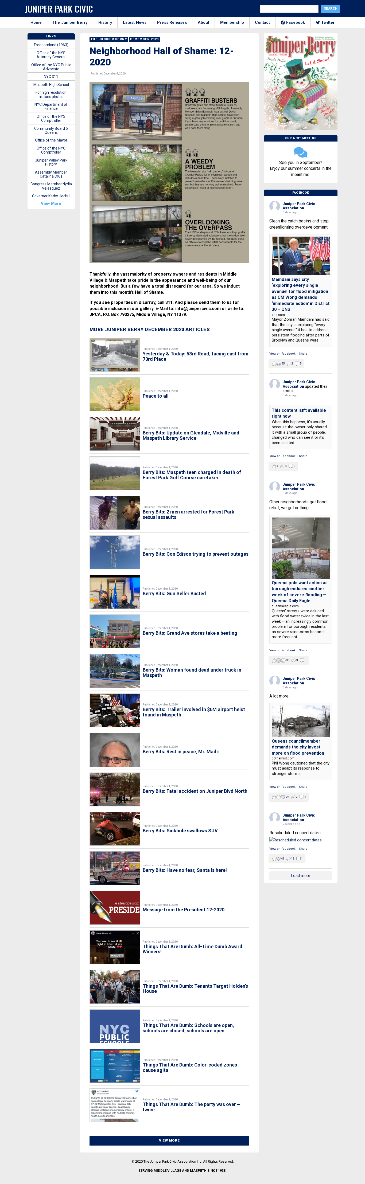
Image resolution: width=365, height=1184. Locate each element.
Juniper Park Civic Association (299, 206)
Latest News (134, 22)
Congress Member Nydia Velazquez (51, 186)
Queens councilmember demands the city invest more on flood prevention (298, 747)
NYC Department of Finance (51, 106)
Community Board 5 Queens (51, 130)
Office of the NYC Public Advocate (51, 67)
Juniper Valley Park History (51, 162)
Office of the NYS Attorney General (51, 55)
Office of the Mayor (51, 140)
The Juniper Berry (70, 22)
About (203, 22)
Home (36, 22)
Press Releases (172, 22)
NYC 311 (51, 77)
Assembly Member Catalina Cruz (51, 174)
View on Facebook (282, 353)
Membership (232, 22)
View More (169, 1140)
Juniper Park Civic (59, 8)
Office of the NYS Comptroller (51, 118)
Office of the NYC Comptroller (51, 150)
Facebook (295, 22)
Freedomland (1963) (51, 45)
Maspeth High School (51, 85)
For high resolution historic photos (51, 94)
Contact (262, 22)
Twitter (328, 22)
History (105, 22)
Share (303, 353)
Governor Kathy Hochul (51, 196)
